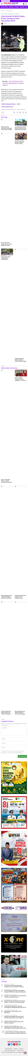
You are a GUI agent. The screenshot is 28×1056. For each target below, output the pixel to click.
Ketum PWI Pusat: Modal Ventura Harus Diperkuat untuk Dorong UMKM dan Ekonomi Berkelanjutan (7, 244)
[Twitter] (11, 1044)
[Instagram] (17, 1044)
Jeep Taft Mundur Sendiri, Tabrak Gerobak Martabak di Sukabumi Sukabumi (6, 481)
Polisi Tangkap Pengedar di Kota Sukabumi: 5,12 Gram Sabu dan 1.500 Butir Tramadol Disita (20, 379)
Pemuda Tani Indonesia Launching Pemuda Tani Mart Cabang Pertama (15, 996)
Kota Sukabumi (11, 13)
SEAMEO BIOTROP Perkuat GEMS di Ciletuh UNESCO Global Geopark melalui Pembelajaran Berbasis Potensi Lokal (20, 360)
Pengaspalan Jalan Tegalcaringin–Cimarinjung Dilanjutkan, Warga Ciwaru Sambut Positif (6, 258)
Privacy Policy (20, 1050)
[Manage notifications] (24, 1053)
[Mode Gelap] (24, 4)
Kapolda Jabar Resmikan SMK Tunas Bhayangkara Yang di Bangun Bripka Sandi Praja (15, 1027)
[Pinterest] (14, 1044)
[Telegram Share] (23, 112)
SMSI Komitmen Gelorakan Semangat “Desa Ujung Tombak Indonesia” (6, 128)
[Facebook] (9, 1044)
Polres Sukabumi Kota (7, 106)
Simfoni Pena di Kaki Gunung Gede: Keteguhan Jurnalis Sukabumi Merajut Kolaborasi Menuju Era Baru (14, 986)
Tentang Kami (8, 1048)
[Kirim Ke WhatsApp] (26, 112)
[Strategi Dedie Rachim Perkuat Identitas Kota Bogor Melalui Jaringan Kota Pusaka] (21, 122)
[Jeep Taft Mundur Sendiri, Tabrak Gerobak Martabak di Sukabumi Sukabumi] (7, 424)
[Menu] (2, 4)
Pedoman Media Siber (10, 1050)
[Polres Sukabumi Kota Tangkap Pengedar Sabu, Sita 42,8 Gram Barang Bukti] (7, 539)
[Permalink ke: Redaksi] (2, 23)
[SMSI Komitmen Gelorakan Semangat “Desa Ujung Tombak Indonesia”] (7, 122)
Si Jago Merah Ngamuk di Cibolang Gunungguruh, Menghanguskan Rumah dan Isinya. (15, 1006)
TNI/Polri (17, 13)
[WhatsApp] (19, 1044)
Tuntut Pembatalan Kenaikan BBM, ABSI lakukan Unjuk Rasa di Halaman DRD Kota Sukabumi (15, 1032)
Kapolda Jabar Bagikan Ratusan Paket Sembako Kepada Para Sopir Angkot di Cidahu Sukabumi (14, 1017)
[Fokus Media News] (10, 4)
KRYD (18, 104)
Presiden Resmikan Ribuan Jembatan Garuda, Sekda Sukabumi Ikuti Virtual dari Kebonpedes (20, 142)
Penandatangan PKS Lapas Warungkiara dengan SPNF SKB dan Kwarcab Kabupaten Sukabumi (15, 991)
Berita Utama (4, 13)
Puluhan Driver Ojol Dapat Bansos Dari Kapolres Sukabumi (14, 1022)
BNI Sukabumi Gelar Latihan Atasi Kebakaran (12, 1012)
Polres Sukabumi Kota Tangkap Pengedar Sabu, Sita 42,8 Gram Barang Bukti (6, 597)
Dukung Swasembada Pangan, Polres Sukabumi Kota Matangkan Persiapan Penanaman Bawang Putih (20, 597)
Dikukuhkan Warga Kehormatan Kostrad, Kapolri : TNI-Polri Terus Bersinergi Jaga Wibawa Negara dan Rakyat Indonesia (14, 1001)
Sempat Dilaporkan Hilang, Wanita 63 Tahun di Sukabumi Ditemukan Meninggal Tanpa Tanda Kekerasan (6, 713)
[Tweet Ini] (17, 112)
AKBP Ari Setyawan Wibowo (8, 104)
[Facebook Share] (14, 112)
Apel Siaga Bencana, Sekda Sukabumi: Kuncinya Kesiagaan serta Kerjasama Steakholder (20, 713)
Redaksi (5, 23)
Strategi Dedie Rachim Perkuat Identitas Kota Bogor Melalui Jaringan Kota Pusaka (20, 128)
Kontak (21, 1048)
